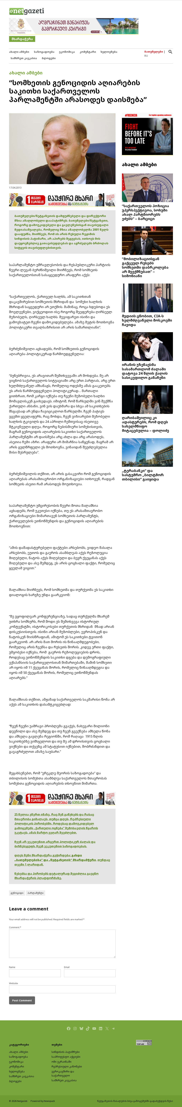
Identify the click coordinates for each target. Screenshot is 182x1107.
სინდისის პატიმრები (66, 1052)
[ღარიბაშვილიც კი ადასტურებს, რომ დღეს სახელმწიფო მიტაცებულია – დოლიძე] (147, 400)
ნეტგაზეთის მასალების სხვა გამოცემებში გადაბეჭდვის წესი (135, 1101)
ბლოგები (49, 58)
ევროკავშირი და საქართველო (63, 1073)
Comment (15, 927)
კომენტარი (88, 51)
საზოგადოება (44, 51)
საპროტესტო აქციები (66, 1056)
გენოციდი (17, 892)
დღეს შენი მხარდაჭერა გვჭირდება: (42, 855)
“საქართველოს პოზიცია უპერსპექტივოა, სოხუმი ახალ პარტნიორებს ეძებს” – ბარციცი (145, 212)
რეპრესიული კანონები (67, 1066)
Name (12, 967)
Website (13, 983)
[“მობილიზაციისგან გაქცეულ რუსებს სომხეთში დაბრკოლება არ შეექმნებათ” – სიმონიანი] (147, 241)
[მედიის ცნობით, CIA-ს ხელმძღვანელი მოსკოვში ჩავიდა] (147, 298)
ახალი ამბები (19, 51)
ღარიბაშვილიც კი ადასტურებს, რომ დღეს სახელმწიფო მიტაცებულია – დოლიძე (145, 424)
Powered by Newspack (43, 1101)
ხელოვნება (109, 51)
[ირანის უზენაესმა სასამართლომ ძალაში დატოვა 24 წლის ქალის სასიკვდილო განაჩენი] (147, 347)
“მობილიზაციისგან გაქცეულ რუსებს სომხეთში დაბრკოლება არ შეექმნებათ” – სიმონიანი (145, 267)
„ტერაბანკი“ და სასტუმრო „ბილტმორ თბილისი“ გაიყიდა (143, 475)
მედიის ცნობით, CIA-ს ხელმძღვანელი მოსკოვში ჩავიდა (147, 320)
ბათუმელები (153, 51)
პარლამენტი (36, 892)
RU (146, 55)
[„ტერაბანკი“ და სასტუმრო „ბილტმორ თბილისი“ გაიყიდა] (147, 453)
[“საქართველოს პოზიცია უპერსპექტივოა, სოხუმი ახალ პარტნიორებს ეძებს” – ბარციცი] (147, 188)
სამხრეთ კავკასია (24, 58)
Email (66, 967)
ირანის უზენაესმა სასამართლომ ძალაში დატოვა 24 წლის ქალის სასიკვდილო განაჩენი (145, 371)
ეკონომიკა (67, 51)
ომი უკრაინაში (61, 1061)
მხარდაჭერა (22, 39)
